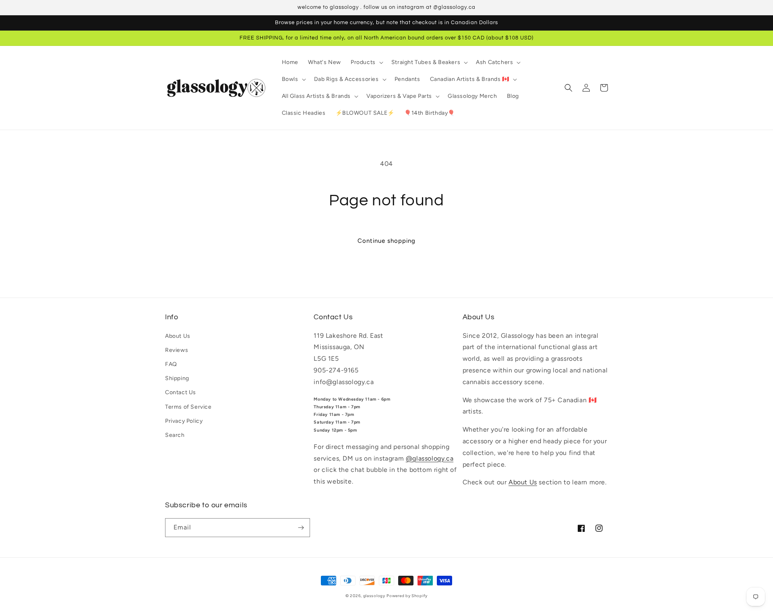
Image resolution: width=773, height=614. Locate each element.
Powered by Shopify (407, 595)
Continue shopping (386, 240)
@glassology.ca (429, 458)
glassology (374, 595)
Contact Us (180, 392)
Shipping (177, 378)
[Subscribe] (301, 527)
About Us (177, 336)
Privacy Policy (184, 421)
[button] (366, 62)
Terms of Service (188, 406)
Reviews (176, 350)
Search (175, 435)
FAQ (171, 364)
